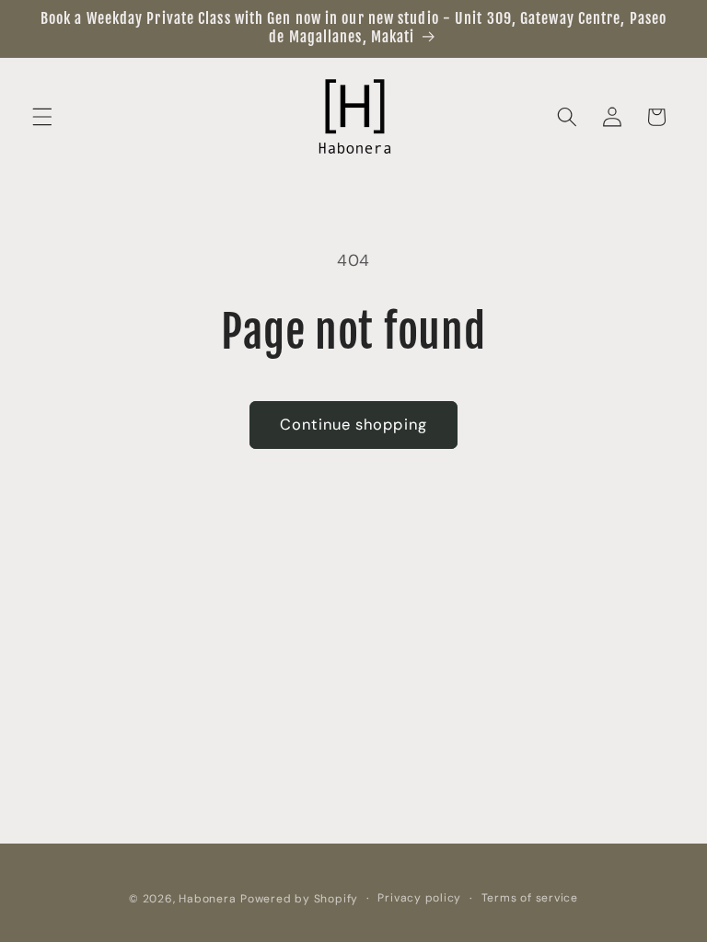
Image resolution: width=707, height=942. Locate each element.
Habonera (207, 898)
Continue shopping (353, 424)
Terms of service (529, 897)
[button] (42, 117)
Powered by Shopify (299, 898)
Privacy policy (419, 897)
